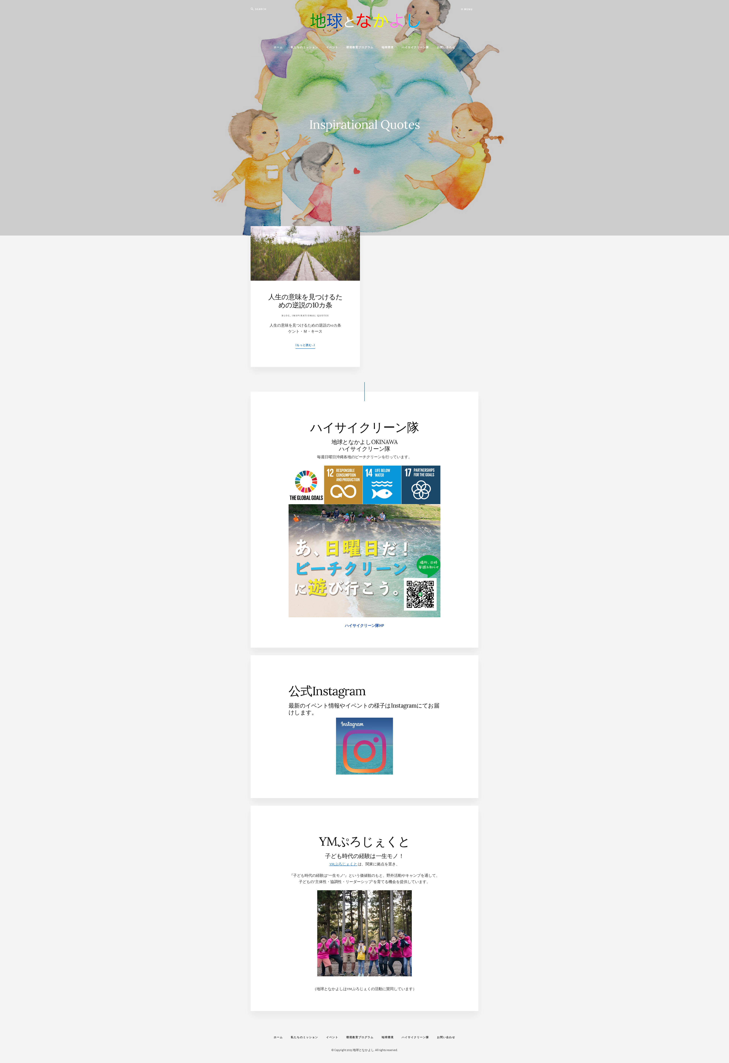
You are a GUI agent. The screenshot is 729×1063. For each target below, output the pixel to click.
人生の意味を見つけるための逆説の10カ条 (305, 300)
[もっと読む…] (305, 346)
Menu (468, 9)
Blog (286, 315)
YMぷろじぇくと (343, 864)
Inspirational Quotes (310, 315)
